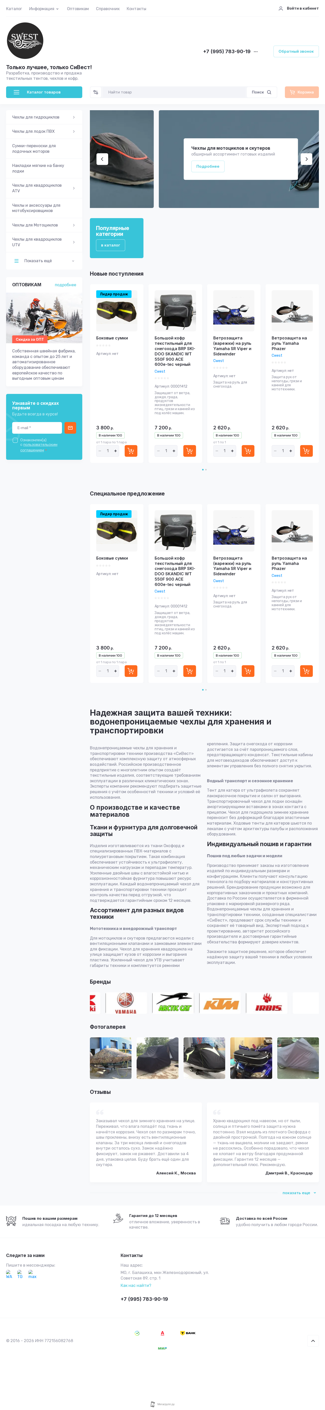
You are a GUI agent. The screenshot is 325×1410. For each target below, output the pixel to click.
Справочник (108, 8)
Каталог (14, 8)
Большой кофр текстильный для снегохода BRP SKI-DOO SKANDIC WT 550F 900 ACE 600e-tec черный (175, 351)
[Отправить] (70, 428)
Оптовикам (78, 8)
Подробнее (139, 166)
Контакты (136, 8)
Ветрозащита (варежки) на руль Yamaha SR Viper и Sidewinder (232, 345)
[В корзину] (131, 451)
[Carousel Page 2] (206, 469)
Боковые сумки (112, 337)
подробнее (65, 284)
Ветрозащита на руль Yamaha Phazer (289, 343)
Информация (41, 8)
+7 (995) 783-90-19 (227, 51)
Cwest (160, 371)
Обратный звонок (296, 51)
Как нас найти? (136, 1285)
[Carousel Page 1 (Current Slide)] (203, 469)
